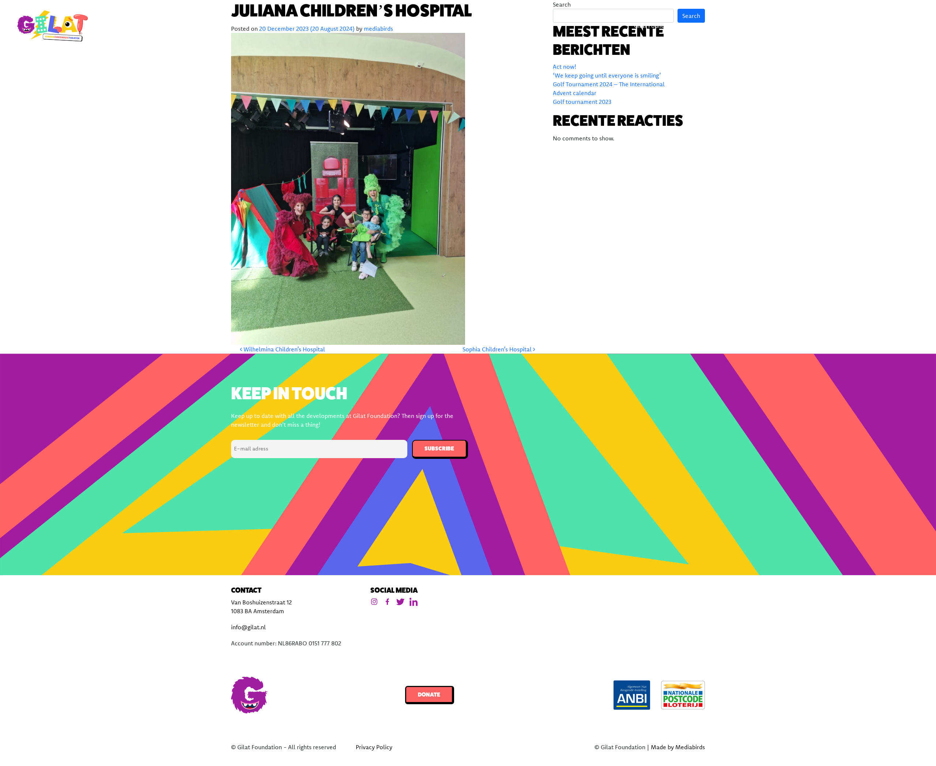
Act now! (564, 66)
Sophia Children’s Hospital (498, 349)
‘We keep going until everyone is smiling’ (607, 75)
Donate (429, 694)
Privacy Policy (374, 747)
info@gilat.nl (248, 627)
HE (917, 25)
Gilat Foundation (656, 25)
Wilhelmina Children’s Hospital (283, 349)
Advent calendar (574, 93)
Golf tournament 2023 (582, 101)
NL (896, 25)
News (812, 25)
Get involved (851, 25)
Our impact (775, 25)
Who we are (719, 25)
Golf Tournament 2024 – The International (609, 84)
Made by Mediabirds (678, 747)
